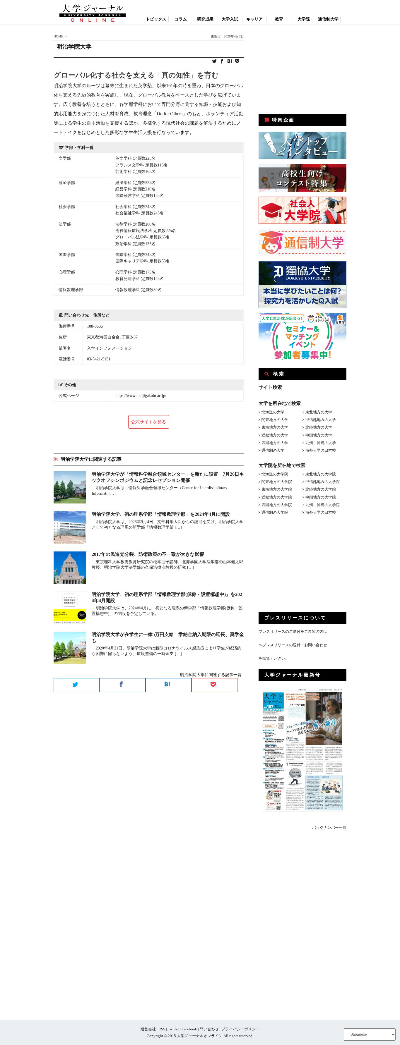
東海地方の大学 (274, 427)
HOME (58, 36)
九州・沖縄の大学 (320, 443)
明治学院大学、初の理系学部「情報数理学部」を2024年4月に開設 (161, 514)
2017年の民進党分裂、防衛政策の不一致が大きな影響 (148, 554)
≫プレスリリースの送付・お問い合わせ (293, 645)
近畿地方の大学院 (276, 497)
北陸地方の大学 (318, 427)
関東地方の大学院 (276, 481)
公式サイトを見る (148, 422)
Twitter (173, 1029)
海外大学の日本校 (320, 450)
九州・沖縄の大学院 (322, 505)
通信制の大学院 (274, 512)
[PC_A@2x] (302, 359)
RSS (161, 1029)
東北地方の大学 (318, 412)
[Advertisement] (302, 69)
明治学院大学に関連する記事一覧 (211, 675)
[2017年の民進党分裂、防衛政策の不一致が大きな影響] (70, 568)
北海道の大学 (272, 412)
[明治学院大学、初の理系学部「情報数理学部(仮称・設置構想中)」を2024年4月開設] (70, 609)
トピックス (156, 19)
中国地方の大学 (318, 435)
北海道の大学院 (274, 474)
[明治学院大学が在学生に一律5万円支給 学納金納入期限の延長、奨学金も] (70, 649)
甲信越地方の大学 (320, 419)
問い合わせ (209, 1029)
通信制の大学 (272, 450)
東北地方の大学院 (320, 474)
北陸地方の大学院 (320, 489)
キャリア (254, 19)
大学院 (304, 19)
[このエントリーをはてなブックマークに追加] (229, 61)
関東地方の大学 (274, 419)
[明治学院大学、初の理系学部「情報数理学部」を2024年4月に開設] (70, 528)
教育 (279, 19)
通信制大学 (328, 19)
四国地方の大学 (274, 443)
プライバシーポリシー (240, 1029)
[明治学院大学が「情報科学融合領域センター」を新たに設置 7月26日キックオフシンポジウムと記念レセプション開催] (70, 488)
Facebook (189, 1029)
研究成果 (205, 19)
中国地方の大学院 (320, 497)
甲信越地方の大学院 (322, 481)
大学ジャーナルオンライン (200, 1036)
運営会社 (148, 1029)
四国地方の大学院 (276, 505)
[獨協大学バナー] (302, 307)
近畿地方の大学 (274, 435)
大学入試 (230, 19)
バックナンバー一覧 (329, 827)
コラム (181, 19)
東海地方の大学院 (276, 489)
